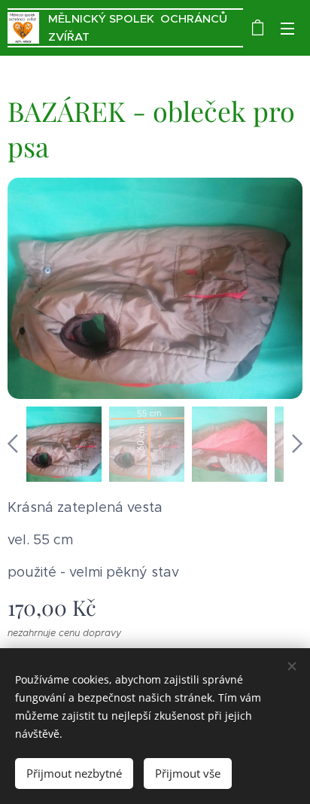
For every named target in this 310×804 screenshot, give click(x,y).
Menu (287, 28)
